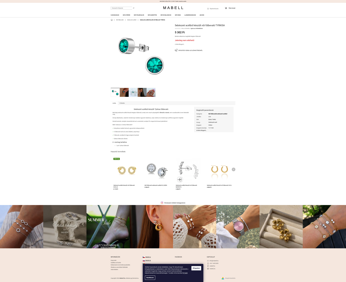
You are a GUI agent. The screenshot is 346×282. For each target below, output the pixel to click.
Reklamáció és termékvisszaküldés (120, 265)
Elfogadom (196, 268)
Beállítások (150, 277)
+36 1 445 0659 (214, 263)
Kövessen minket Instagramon (174, 203)
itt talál (185, 273)
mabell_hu (212, 268)
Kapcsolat (113, 260)
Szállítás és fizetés (116, 262)
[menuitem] (115, 14)
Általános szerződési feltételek (119, 267)
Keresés (133, 8)
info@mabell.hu (214, 260)
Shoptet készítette (230, 278)
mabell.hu (212, 266)
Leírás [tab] (114, 103)
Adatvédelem (114, 269)
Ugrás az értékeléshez (197, 28)
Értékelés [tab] (122, 103)
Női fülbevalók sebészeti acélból (218, 114)
